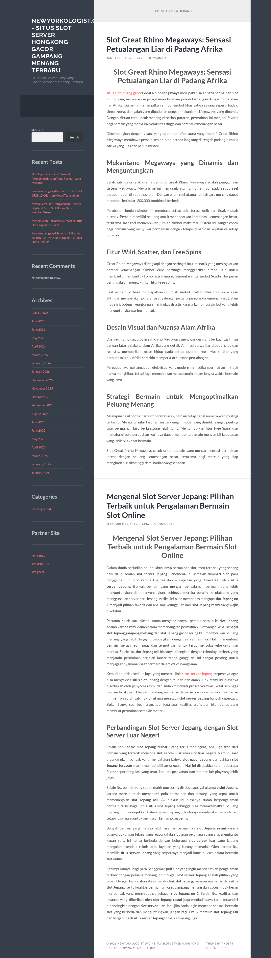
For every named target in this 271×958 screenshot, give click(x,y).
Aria (145, 524)
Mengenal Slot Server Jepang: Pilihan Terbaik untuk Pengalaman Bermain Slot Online (170, 505)
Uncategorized (41, 509)
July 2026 (38, 321)
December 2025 (42, 380)
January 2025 (41, 472)
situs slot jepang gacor (124, 93)
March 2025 (40, 456)
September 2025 (43, 405)
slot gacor (38, 572)
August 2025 (40, 414)
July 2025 (38, 422)
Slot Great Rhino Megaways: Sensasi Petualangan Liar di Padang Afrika (169, 44)
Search (37, 129)
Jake (140, 58)
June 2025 (38, 430)
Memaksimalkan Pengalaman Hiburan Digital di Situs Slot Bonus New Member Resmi (56, 208)
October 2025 (41, 397)
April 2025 (39, 447)
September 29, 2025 (122, 524)
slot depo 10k (40, 563)
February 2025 (41, 464)
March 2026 (40, 355)
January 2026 (41, 371)
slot (164, 182)
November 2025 (42, 388)
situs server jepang (197, 673)
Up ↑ (223, 947)
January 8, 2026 (119, 58)
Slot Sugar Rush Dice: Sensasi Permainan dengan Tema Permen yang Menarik (56, 178)
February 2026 (41, 363)
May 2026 (38, 338)
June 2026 (38, 329)
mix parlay (38, 555)
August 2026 (40, 312)
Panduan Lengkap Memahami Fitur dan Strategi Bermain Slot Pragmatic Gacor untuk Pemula (57, 237)
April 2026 (39, 346)
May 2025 (38, 439)
